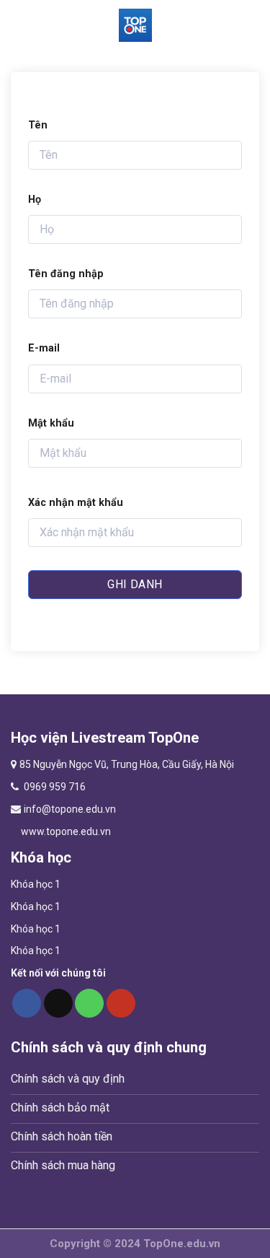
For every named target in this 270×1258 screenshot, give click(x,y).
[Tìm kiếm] (252, 25)
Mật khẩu (51, 423)
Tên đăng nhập (66, 274)
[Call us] (89, 1003)
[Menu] (19, 25)
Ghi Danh (135, 584)
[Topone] (135, 25)
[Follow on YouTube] (121, 1003)
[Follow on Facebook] (26, 1003)
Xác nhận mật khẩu (75, 503)
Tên (38, 125)
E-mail (44, 348)
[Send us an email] (58, 1003)
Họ (34, 199)
